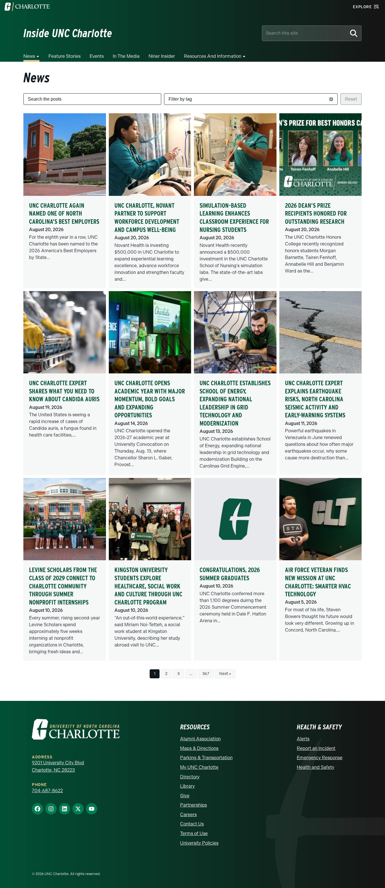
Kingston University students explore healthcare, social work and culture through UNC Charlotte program (148, 586)
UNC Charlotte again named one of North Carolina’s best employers (64, 213)
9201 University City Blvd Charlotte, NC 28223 (58, 766)
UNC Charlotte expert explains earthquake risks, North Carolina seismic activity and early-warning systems (315, 399)
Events (97, 56)
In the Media (126, 56)
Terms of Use (194, 833)
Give (184, 795)
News (29, 56)
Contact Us (192, 824)
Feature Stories (64, 56)
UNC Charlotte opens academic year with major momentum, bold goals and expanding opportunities (149, 399)
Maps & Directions (199, 748)
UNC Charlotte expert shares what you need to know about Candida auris (64, 391)
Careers (188, 814)
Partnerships (193, 805)
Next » (225, 673)
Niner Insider (162, 56)
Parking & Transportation (206, 757)
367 (205, 673)
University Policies (199, 843)
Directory (190, 777)
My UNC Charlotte (199, 767)
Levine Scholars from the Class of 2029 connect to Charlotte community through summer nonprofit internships (63, 586)
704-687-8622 (47, 790)
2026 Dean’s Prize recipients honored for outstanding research (316, 213)
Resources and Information (212, 56)
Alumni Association (200, 738)
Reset (351, 99)
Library (187, 786)
